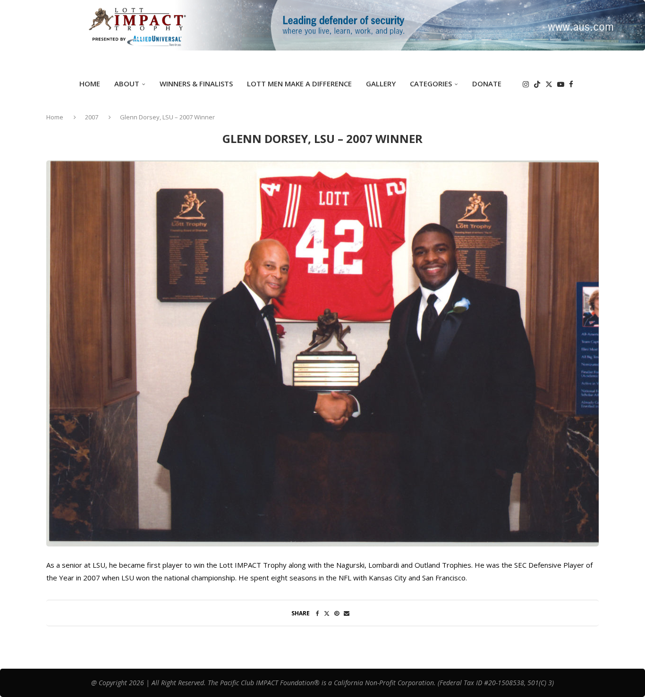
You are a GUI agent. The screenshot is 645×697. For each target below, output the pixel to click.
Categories (431, 83)
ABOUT (126, 83)
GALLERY (381, 83)
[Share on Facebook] (317, 613)
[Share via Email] (346, 613)
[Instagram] (526, 84)
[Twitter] (548, 84)
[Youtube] (560, 84)
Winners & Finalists (196, 83)
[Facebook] (571, 84)
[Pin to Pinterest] (336, 613)
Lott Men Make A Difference (299, 83)
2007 (91, 117)
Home (89, 83)
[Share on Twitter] (327, 613)
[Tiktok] (537, 84)
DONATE (486, 83)
